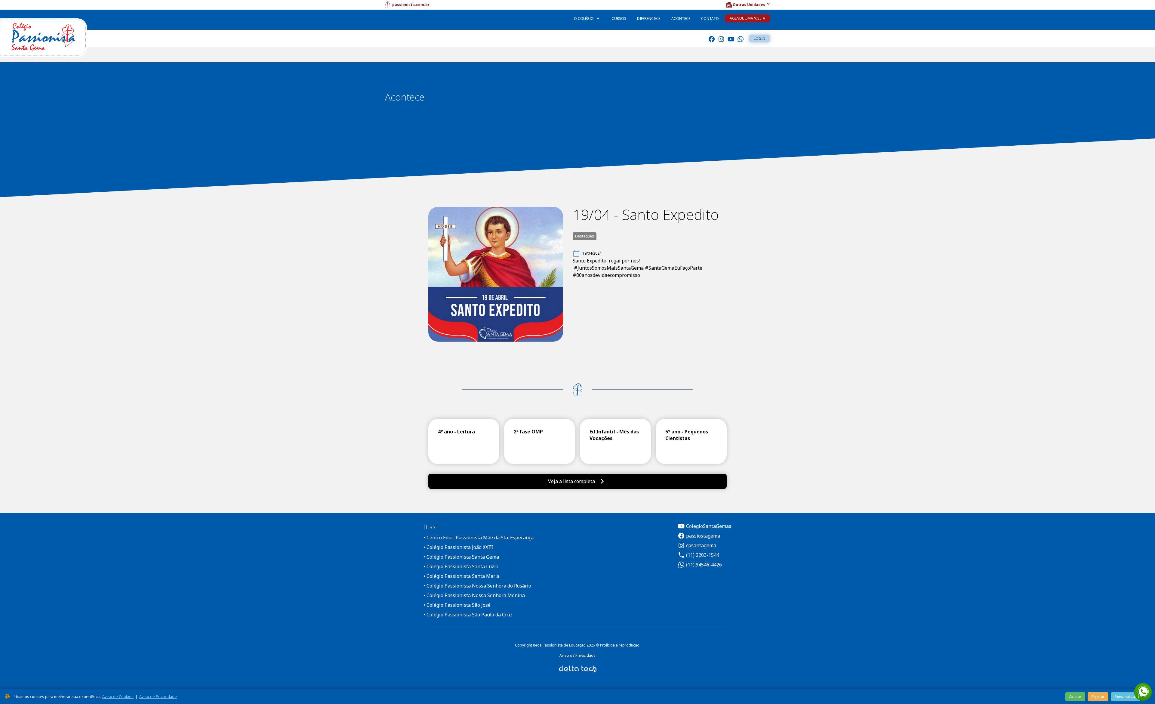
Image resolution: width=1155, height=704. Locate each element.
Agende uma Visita (747, 18)
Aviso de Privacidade (577, 655)
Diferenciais (649, 18)
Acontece (680, 18)
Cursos (619, 18)
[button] (747, 4)
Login (759, 38)
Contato (710, 18)
